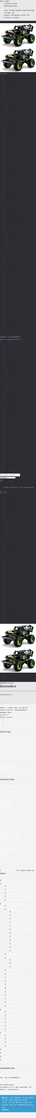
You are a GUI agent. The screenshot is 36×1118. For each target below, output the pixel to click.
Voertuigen (10, 97)
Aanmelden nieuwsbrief (9, 786)
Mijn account (5, 824)
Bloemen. (9, 145)
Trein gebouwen (13, 133)
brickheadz (10, 164)
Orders (3, 862)
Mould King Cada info (9, 827)
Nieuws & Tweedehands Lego (15, 78)
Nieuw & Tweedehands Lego (11, 741)
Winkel (3, 853)
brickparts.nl (8, 870)
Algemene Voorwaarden (9, 791)
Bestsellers (5, 801)
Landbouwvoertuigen (15, 121)
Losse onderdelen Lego (15, 85)
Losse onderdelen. (14, 188)
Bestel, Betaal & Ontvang (11, 798)
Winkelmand (9, 199)
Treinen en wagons (15, 138)
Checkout (3, 812)
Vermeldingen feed (8, 766)
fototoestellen (12, 142)
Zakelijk (3, 860)
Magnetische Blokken (14, 173)
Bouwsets (3, 739)
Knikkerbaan (11, 140)
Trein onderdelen (14, 135)
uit (1, 841)
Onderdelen (9, 183)
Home (6, 76)
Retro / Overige (11, 166)
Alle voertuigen (14, 99)
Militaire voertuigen (16, 109)
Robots (8, 159)
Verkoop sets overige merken (18, 88)
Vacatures (8, 202)
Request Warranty (9, 832)
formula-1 (11, 107)
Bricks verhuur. (7, 808)
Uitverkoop (4, 748)
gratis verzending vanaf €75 (16, 15)
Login (2, 764)
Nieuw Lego (10, 80)
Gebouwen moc (11, 128)
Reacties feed (6, 768)
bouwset (10, 119)
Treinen (9, 130)
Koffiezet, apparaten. (15, 147)
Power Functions (13, 185)
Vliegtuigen (11, 152)
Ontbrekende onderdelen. (10, 834)
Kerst (8, 149)
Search (7, 674)
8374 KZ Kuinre (6, 1082)
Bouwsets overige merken (15, 92)
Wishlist (3, 858)
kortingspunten (6, 822)
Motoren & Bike (13, 123)
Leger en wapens (13, 157)
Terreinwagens (13, 114)
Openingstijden (10, 6)
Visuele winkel (10, 3)
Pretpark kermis (13, 95)
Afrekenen (4, 789)
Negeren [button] (5, 1109)
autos (9, 102)
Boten (8, 154)
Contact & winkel (11, 17)
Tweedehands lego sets (15, 83)
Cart (2, 810)
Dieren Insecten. (13, 161)
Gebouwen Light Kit (14, 192)
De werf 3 (4, 1080)
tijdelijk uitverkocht (9, 839)
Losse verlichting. (14, 190)
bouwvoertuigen (13, 104)
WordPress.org (6, 771)
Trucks (10, 116)
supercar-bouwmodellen (17, 111)
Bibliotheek (5, 805)
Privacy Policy (6, 836)
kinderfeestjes (10, 195)
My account (4, 829)
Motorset (11, 126)
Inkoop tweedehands (14, 90)
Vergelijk (4, 846)
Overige (3, 746)
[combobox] (10, 475)
